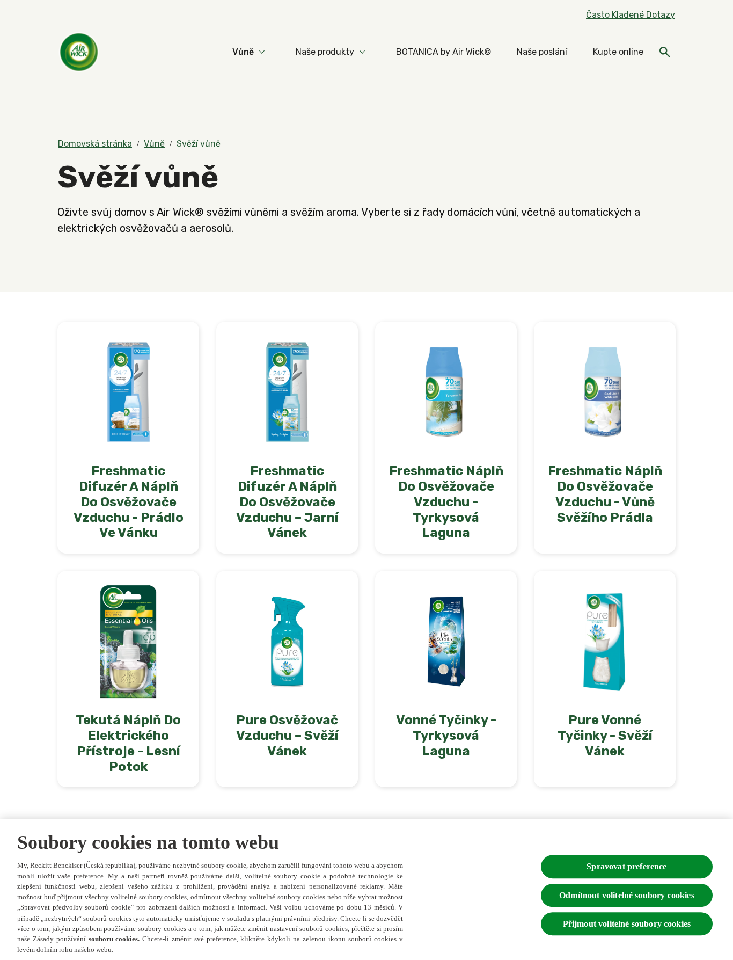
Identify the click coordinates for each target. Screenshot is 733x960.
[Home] (78, 52)
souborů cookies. (114, 939)
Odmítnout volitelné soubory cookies (626, 894)
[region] (366, 889)
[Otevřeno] (665, 52)
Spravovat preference (626, 866)
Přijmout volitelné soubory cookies (627, 923)
